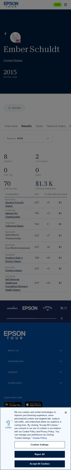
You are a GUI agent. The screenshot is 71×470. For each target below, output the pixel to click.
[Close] (65, 412)
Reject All (40, 454)
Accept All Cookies (39, 464)
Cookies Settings (39, 444)
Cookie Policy (40, 438)
